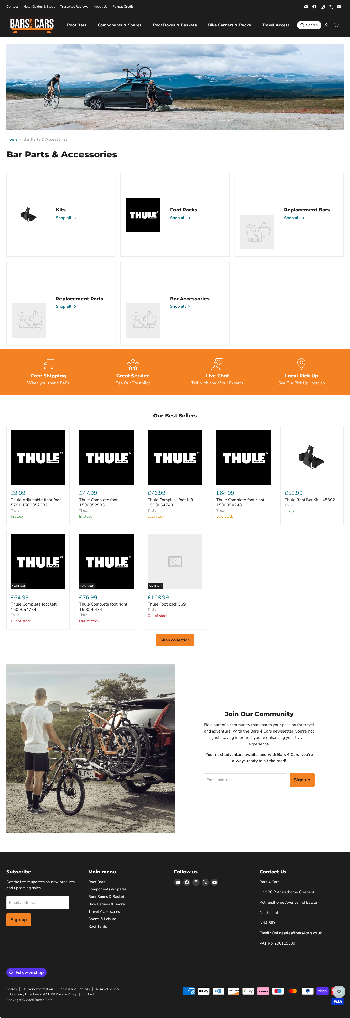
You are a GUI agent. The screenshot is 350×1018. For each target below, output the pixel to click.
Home (12, 139)
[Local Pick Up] (301, 372)
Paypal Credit (122, 7)
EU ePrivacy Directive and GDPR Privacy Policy (41, 994)
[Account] (326, 25)
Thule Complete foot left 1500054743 (170, 502)
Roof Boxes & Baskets (175, 25)
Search (11, 989)
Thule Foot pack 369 (167, 604)
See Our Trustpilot (133, 383)
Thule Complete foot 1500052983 (98, 502)
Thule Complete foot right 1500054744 (103, 606)
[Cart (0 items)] (336, 25)
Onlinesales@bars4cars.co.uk (297, 933)
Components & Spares (120, 25)
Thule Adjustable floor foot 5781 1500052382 (36, 502)
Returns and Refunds (74, 989)
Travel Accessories (281, 25)
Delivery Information (37, 989)
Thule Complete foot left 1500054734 (34, 606)
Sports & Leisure (102, 918)
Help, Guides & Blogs (39, 7)
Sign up (302, 780)
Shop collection (175, 640)
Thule (15, 510)
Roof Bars (77, 25)
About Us (100, 7)
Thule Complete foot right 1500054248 (240, 502)
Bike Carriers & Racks (229, 25)
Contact (12, 7)
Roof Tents (97, 926)
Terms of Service (107, 989)
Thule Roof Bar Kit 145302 (310, 500)
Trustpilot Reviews (74, 7)
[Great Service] (133, 372)
